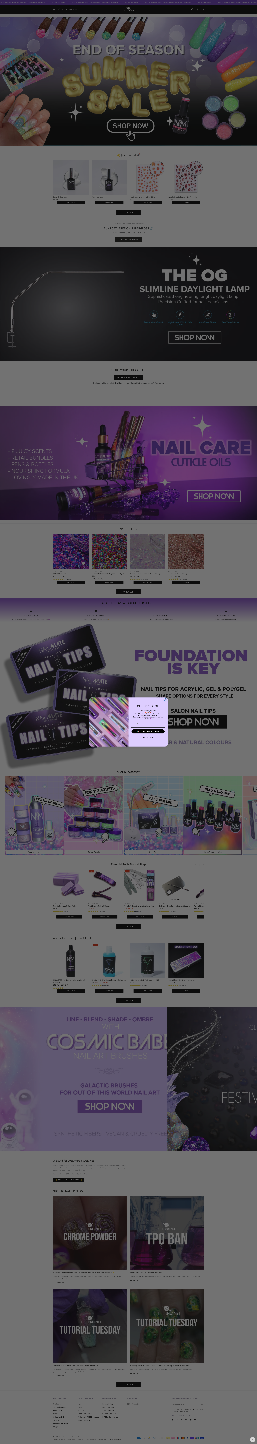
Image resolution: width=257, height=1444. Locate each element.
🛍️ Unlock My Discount (148, 731)
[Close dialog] (165, 699)
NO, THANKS (148, 737)
